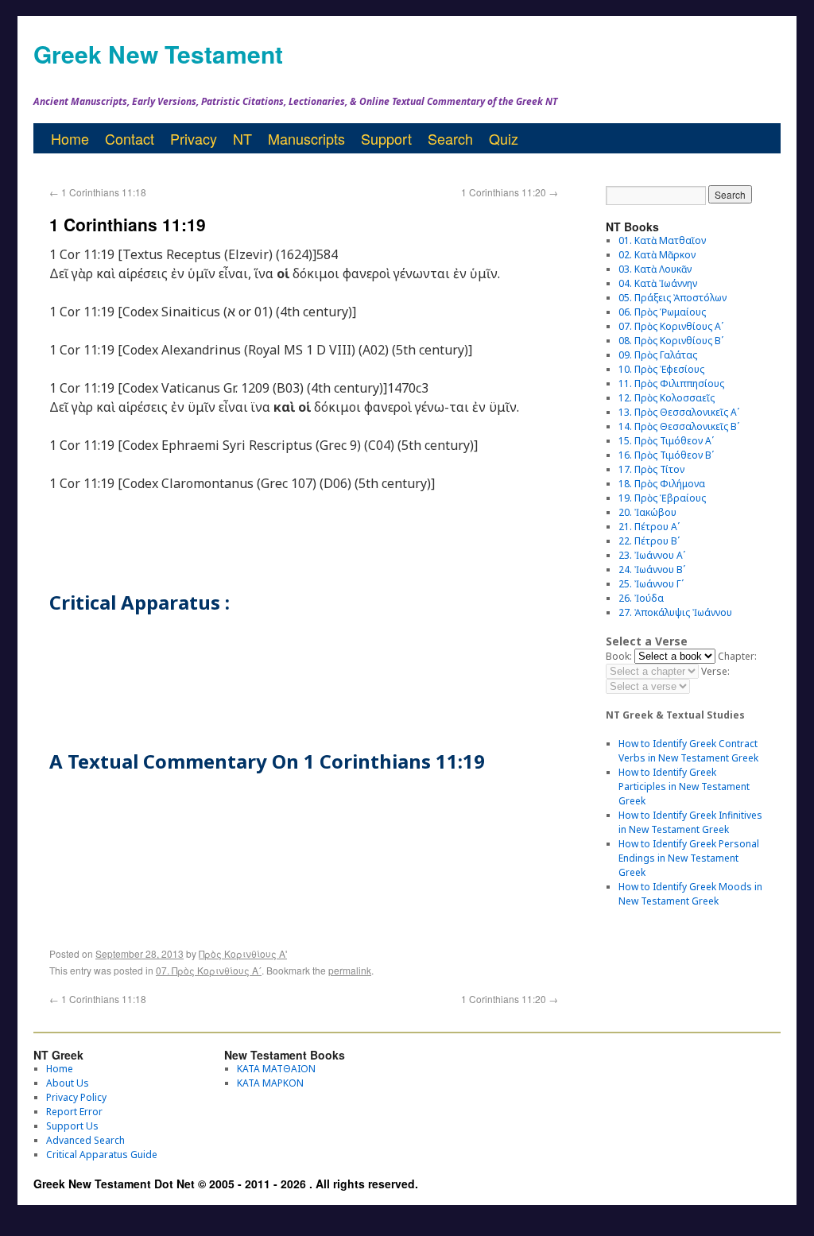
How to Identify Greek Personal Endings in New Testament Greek (688, 858)
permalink (349, 970)
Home (70, 138)
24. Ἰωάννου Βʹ (651, 569)
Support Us (72, 1126)
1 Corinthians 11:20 (509, 192)
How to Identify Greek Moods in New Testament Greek (690, 894)
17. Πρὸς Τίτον (651, 469)
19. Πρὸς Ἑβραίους (662, 498)
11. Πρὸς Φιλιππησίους (671, 383)
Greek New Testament (158, 54)
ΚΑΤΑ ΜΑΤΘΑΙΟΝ (276, 1068)
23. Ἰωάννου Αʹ (651, 555)
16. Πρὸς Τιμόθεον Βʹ (666, 455)
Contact (129, 138)
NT (242, 138)
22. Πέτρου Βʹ (649, 541)
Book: (619, 656)
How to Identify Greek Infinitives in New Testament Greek (690, 822)
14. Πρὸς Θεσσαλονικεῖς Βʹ (678, 426)
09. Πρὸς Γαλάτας (657, 355)
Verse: (715, 671)
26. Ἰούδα (641, 598)
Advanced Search (85, 1140)
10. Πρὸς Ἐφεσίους (661, 369)
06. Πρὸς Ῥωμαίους (662, 312)
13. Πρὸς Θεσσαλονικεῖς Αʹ (678, 412)
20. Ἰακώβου (647, 512)
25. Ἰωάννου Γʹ (651, 584)
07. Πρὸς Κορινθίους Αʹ (209, 970)
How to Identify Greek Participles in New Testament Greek (684, 786)
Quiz (503, 138)
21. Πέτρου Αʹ (649, 526)
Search (450, 138)
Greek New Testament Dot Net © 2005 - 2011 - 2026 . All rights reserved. (225, 1183)
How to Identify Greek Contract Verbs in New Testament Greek (688, 751)
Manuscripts (306, 138)
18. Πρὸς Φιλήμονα (661, 483)
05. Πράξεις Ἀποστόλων (672, 297)
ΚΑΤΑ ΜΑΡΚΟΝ (270, 1083)
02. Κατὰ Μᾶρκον (657, 255)
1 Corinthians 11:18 (97, 192)
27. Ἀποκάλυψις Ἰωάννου (675, 612)
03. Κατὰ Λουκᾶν (655, 269)
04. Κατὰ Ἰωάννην (657, 283)
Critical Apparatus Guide (101, 1154)
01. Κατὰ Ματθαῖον (662, 240)
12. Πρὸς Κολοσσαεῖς (666, 398)
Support (386, 138)
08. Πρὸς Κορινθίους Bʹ (670, 340)
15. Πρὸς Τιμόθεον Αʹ (666, 441)
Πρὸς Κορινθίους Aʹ (243, 953)
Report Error (74, 1111)
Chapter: (737, 656)
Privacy (193, 138)
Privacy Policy (76, 1097)
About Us (67, 1083)
